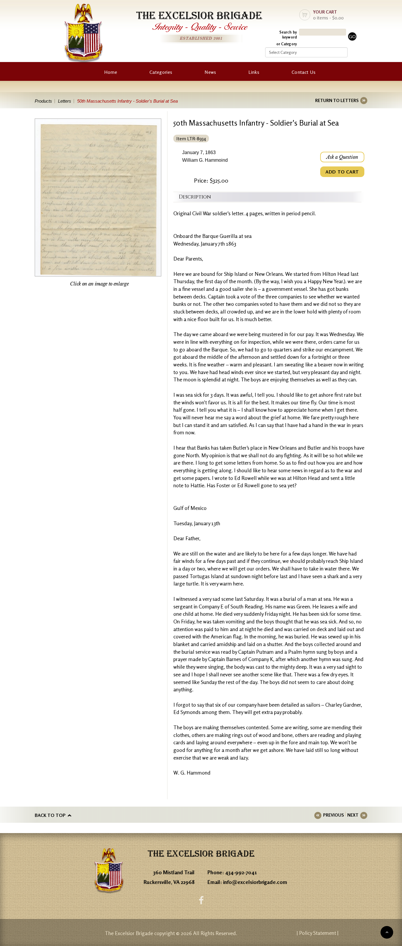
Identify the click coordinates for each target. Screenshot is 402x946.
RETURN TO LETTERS (336, 100)
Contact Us (303, 72)
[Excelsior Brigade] (84, 35)
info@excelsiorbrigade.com (255, 882)
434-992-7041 (241, 872)
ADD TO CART (342, 172)
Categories (160, 72)
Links (253, 72)
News (210, 72)
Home (110, 72)
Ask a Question (342, 157)
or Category (286, 43)
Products (43, 101)
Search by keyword (288, 34)
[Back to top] (387, 932)
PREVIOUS (333, 815)
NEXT (352, 815)
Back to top (50, 815)
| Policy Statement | (317, 933)
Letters (64, 101)
